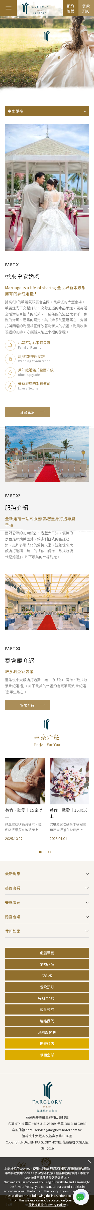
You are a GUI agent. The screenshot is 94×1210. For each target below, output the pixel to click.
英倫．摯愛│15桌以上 (68, 813)
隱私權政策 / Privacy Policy (47, 1204)
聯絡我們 (47, 1020)
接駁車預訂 (47, 998)
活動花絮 (27, 412)
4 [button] (54, 852)
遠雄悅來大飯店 (40, 8)
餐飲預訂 (47, 986)
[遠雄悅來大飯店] (47, 1097)
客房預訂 (47, 1009)
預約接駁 (70, 8)
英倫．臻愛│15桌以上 (23, 813)
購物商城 (47, 964)
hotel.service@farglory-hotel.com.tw (53, 1129)
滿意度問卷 (47, 1032)
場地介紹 (27, 705)
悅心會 (47, 975)
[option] (25, 799)
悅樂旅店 (47, 1043)
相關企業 (47, 1054)
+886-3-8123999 (44, 1123)
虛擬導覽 (47, 952)
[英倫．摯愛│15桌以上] (69, 781)
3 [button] (49, 852)
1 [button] (40, 852)
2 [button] (45, 852)
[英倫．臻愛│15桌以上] (25, 781)
